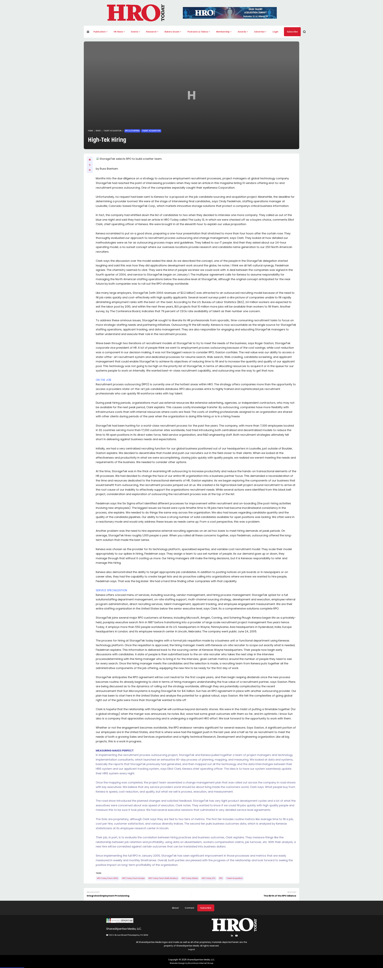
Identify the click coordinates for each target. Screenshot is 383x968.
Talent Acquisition (112, 131)
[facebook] (90, 160)
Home (90, 131)
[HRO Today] (149, 920)
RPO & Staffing (132, 131)
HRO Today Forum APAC (107, 878)
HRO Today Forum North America (163, 878)
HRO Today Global (190, 878)
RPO (220, 878)
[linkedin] (90, 170)
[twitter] (90, 165)
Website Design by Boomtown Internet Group (191, 963)
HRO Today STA (208, 878)
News (98, 131)
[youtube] (236, 935)
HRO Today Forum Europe (133, 878)
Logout (191, 949)
